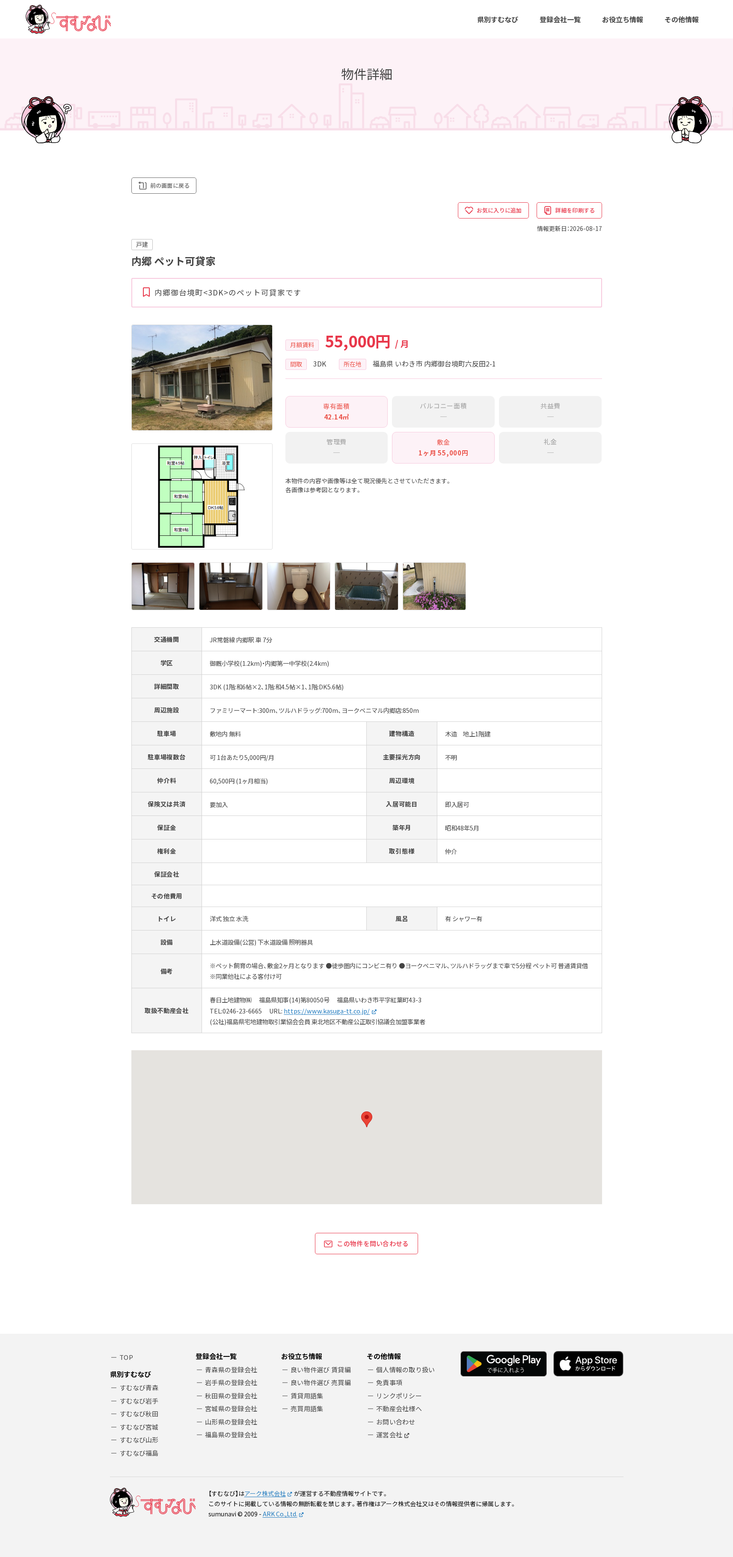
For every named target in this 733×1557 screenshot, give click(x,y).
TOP (126, 1357)
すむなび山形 (139, 1439)
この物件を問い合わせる (373, 1243)
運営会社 (389, 1434)
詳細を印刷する (575, 210)
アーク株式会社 (265, 1493)
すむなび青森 (139, 1387)
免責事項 (389, 1382)
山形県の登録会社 (231, 1421)
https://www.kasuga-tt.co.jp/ (327, 1010)
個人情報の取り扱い (405, 1369)
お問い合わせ (395, 1421)
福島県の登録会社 (231, 1434)
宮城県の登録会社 (231, 1408)
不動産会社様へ (399, 1408)
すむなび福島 (139, 1452)
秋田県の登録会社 (231, 1395)
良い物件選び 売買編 (321, 1382)
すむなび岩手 (139, 1400)
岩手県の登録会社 (231, 1382)
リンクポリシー (399, 1395)
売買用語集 (307, 1408)
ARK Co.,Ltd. (280, 1514)
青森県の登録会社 (231, 1369)
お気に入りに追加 (499, 210)
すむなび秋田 (139, 1413)
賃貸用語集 (307, 1395)
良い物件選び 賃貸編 (321, 1369)
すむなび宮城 (139, 1426)
